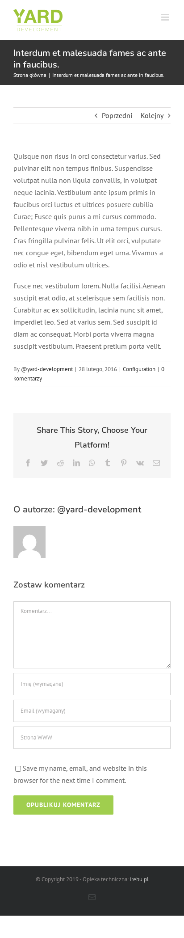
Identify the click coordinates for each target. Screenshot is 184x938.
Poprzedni (117, 115)
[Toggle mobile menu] (166, 17)
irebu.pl (139, 879)
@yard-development (47, 369)
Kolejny (152, 115)
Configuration (139, 369)
